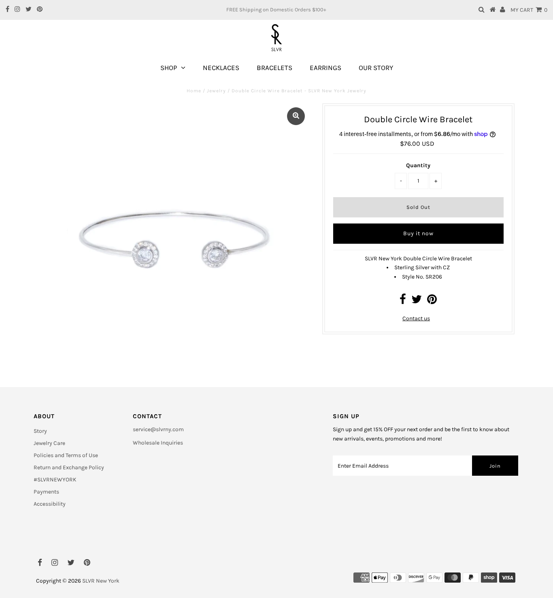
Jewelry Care (49, 443)
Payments (46, 491)
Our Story (376, 68)
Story (40, 431)
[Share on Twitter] (416, 301)
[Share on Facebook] (403, 301)
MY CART (528, 9)
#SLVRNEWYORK (55, 479)
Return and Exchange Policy (69, 467)
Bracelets (274, 68)
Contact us (416, 318)
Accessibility (50, 503)
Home (194, 91)
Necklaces (221, 68)
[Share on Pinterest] (432, 301)
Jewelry (216, 91)
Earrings (325, 68)
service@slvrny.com (158, 429)
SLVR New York (100, 580)
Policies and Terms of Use (66, 455)
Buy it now (418, 233)
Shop (168, 68)
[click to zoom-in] (296, 116)
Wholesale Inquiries (158, 442)
